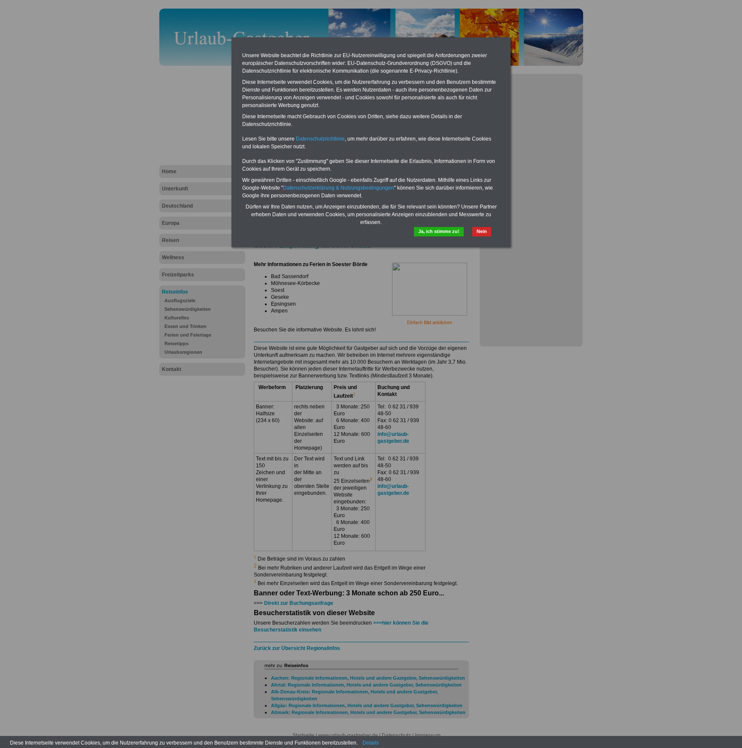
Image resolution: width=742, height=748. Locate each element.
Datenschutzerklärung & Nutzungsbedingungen (338, 188)
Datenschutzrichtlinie (320, 139)
